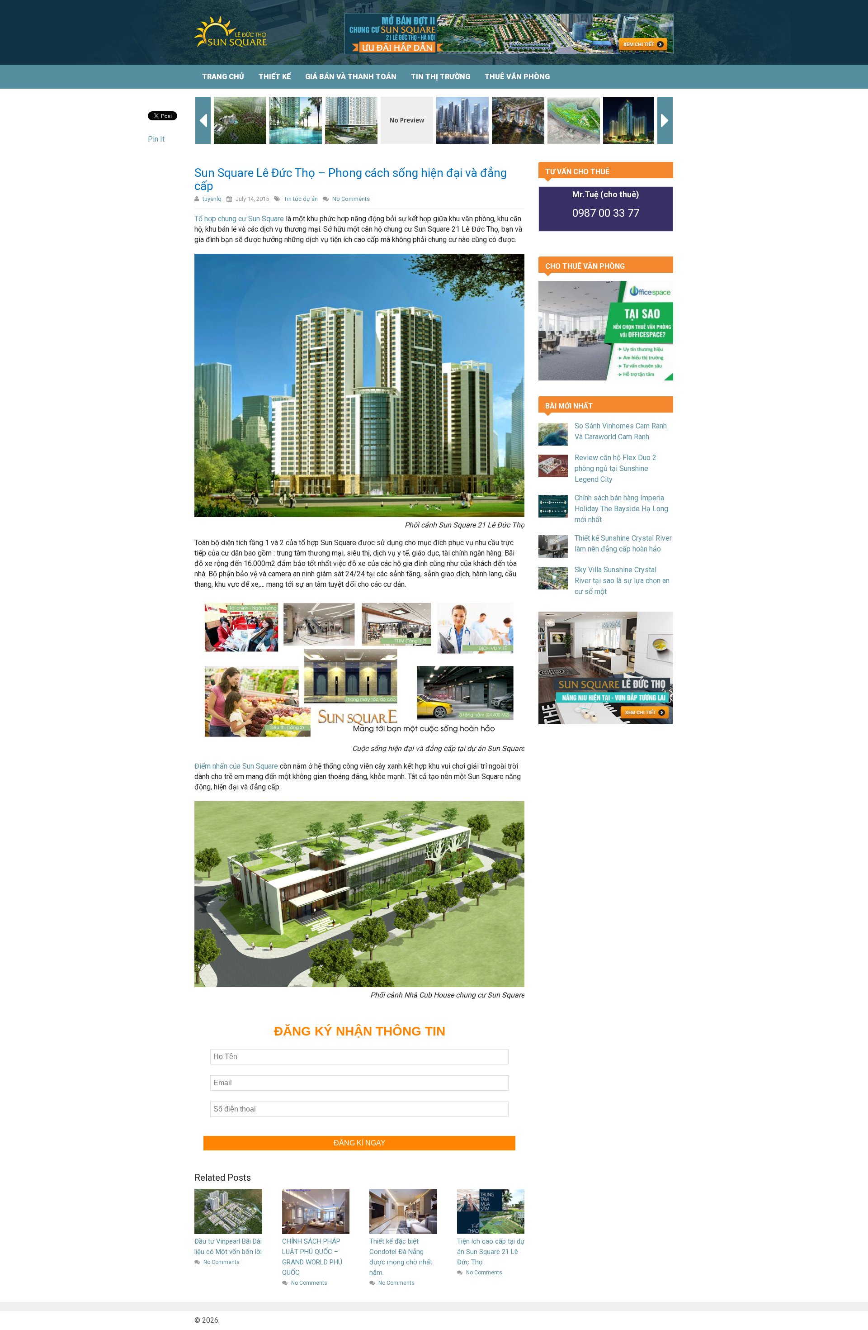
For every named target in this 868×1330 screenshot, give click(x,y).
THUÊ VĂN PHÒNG (517, 76)
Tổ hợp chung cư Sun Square (239, 218)
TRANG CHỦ (223, 76)
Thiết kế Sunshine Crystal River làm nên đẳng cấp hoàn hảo (623, 543)
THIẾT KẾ (275, 76)
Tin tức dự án (301, 198)
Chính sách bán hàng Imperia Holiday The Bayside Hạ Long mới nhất (621, 509)
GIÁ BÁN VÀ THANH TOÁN (350, 76)
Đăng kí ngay (360, 1143)
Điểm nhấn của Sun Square (236, 766)
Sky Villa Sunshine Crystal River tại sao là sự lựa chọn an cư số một (622, 580)
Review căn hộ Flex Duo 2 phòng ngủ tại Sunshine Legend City (615, 468)
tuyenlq (212, 198)
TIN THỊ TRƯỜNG (440, 76)
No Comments (351, 198)
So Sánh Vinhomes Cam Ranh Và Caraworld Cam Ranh (621, 431)
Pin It (156, 139)
